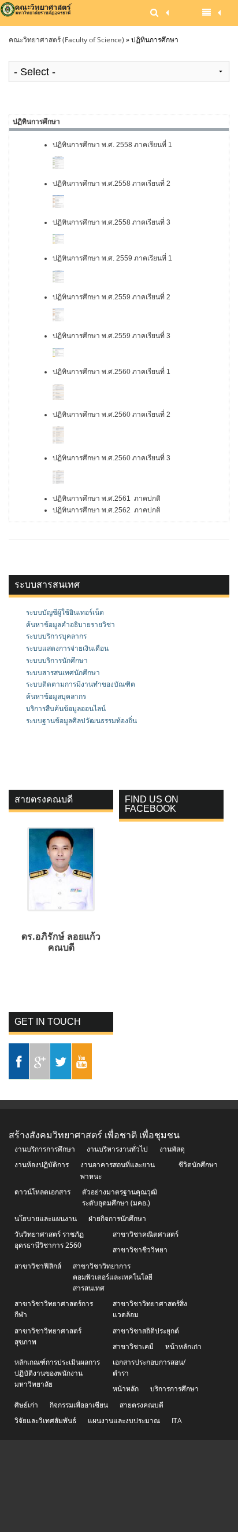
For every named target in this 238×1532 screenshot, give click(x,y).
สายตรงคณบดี (141, 1405)
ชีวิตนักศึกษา (198, 1165)
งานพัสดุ (172, 1149)
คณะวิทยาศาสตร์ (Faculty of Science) (66, 40)
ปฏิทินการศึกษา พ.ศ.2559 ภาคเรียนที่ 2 (111, 297)
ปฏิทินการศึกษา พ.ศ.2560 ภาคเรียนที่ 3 (111, 458)
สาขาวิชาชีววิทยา (140, 1250)
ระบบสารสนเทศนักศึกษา (63, 672)
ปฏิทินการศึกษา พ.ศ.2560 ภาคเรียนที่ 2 (111, 415)
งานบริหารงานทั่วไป (117, 1149)
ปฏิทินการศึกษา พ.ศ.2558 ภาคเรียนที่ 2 (111, 183)
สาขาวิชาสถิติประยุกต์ (146, 1331)
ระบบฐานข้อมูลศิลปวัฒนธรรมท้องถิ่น (81, 720)
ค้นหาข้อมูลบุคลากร (56, 696)
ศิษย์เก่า (26, 1405)
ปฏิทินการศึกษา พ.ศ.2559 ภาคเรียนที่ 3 (111, 336)
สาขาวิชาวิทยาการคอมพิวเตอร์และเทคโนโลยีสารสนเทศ (113, 1277)
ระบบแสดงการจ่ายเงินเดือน (67, 648)
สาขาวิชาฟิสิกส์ (37, 1266)
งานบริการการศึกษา (44, 1149)
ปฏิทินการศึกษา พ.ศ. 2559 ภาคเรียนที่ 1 (113, 258)
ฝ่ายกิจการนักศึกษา (117, 1218)
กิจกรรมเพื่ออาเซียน (79, 1405)
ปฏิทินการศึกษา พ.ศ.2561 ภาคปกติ (107, 498)
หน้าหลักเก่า (183, 1346)
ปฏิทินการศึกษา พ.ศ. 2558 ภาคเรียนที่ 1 (113, 145)
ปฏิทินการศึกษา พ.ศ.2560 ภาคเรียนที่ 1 (111, 372)
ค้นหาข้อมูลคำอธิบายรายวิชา (70, 624)
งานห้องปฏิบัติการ (41, 1165)
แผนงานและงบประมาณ (124, 1420)
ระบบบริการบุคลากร (56, 636)
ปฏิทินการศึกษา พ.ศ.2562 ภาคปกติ (107, 510)
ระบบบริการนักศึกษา (57, 660)
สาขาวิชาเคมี (133, 1346)
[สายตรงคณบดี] (61, 914)
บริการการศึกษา (174, 1389)
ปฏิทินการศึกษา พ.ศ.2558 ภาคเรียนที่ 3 (111, 222)
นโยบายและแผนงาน (45, 1218)
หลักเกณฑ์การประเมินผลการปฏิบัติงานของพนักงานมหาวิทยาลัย (57, 1373)
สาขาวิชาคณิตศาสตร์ (145, 1234)
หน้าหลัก (126, 1389)
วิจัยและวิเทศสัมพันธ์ (45, 1420)
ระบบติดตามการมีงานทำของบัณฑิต (80, 684)
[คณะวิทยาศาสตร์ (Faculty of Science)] (37, 13)
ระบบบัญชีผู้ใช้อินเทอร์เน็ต (65, 612)
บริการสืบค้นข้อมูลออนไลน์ (66, 708)
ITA (177, 1420)
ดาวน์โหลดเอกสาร (42, 1192)
